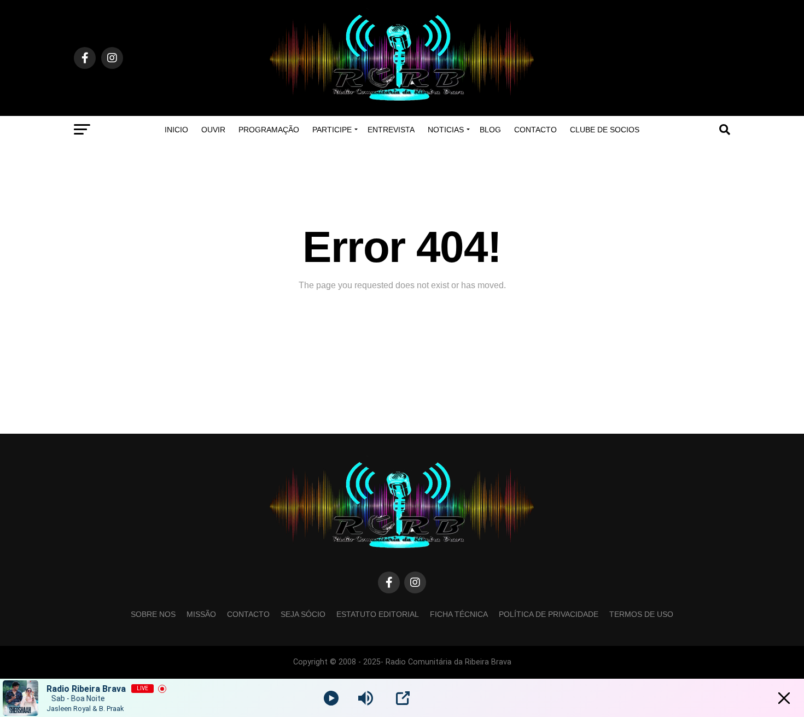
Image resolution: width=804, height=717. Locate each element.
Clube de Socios (604, 129)
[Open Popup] (403, 698)
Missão (201, 614)
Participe (332, 129)
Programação (268, 129)
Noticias (446, 129)
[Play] (331, 698)
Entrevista (391, 129)
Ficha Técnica (459, 614)
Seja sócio (303, 614)
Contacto (535, 129)
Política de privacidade (548, 614)
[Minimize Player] (784, 698)
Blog (490, 129)
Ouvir (213, 129)
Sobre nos (153, 614)
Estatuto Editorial (377, 614)
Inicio (176, 129)
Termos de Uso (641, 614)
